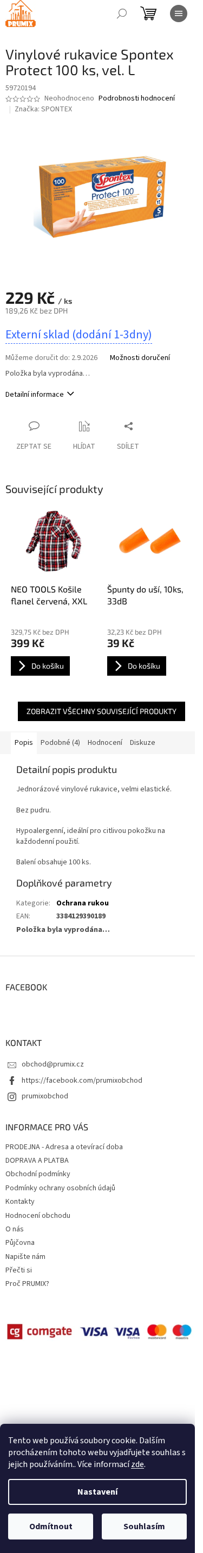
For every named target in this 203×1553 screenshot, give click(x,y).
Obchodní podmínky (37, 1174)
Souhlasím (144, 1526)
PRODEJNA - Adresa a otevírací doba (64, 1147)
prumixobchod (45, 1096)
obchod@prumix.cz (53, 1064)
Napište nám (25, 1256)
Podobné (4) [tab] (60, 742)
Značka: (43, 109)
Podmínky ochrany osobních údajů (60, 1188)
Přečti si (18, 1270)
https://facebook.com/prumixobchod (82, 1080)
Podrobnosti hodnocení (137, 99)
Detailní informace (34, 394)
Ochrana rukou (82, 903)
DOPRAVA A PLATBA (37, 1160)
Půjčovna (20, 1242)
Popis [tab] (24, 742)
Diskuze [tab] (142, 742)
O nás (14, 1229)
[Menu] (178, 13)
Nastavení (97, 1492)
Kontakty (20, 1201)
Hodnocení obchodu (37, 1215)
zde (137, 1464)
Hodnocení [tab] (105, 742)
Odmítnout (51, 1526)
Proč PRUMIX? (27, 1283)
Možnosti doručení (140, 358)
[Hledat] (122, 13)
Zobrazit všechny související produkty (101, 711)
